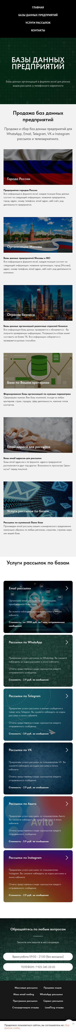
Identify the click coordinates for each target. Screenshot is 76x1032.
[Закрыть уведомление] (73, 1023)
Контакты (38, 30)
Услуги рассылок (38, 22)
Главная (38, 7)
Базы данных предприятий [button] (38, 15)
